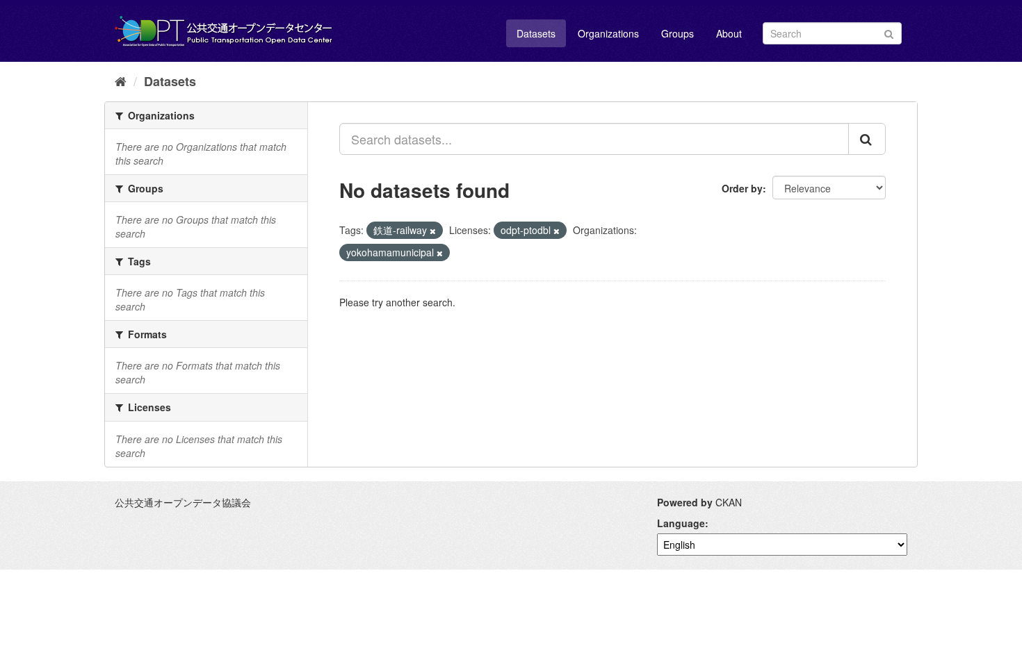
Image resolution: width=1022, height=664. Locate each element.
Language (681, 523)
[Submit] (889, 32)
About (729, 33)
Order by (742, 188)
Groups (677, 33)
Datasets (536, 33)
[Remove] (433, 230)
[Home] (121, 81)
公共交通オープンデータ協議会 (183, 502)
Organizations (608, 33)
